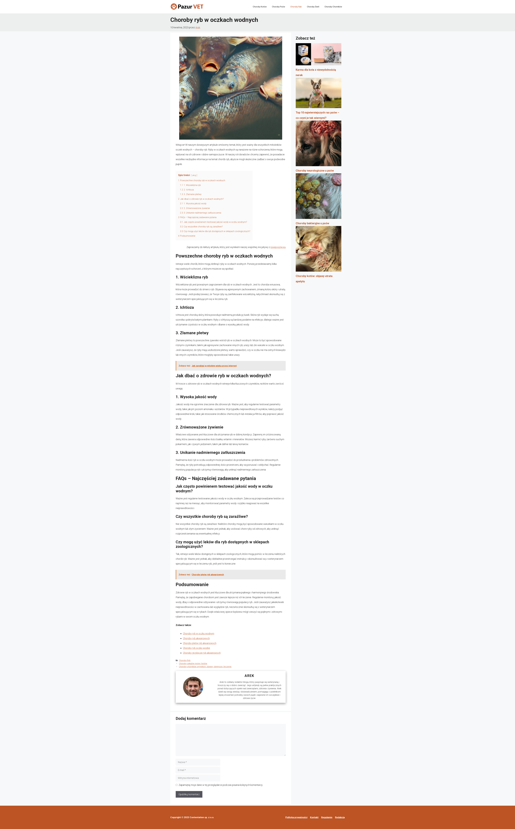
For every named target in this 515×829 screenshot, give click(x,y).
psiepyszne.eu (278, 247)
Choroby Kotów (260, 6)
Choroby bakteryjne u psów (312, 223)
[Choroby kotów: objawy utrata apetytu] (318, 249)
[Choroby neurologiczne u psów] (318, 144)
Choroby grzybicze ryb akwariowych (202, 652)
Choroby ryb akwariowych (196, 638)
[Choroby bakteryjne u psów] (318, 197)
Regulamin (326, 817)
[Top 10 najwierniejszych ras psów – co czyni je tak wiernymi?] (318, 94)
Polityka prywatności (296, 817)
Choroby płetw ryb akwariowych (199, 643)
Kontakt (314, 817)
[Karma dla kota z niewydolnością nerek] (318, 55)
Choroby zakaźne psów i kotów (193, 663)
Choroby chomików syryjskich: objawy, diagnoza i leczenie (205, 666)
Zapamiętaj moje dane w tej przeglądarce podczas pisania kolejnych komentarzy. (221, 785)
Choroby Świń (313, 6)
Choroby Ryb (296, 6)
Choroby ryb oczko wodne (196, 648)
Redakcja (340, 817)
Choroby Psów (278, 6)
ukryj (194, 175)
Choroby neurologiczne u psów (315, 170)
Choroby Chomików (333, 6)
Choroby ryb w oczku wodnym (198, 633)
